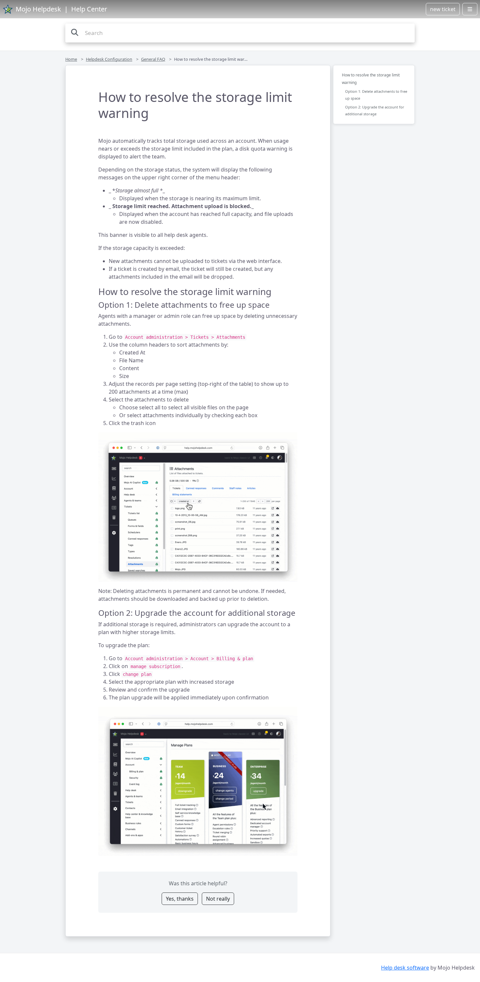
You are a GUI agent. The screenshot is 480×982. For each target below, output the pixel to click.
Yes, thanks (180, 898)
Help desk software (405, 967)
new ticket (443, 9)
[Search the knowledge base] (74, 32)
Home (71, 59)
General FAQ (153, 59)
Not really (218, 898)
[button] (197, 507)
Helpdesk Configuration (109, 59)
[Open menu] (469, 9)
